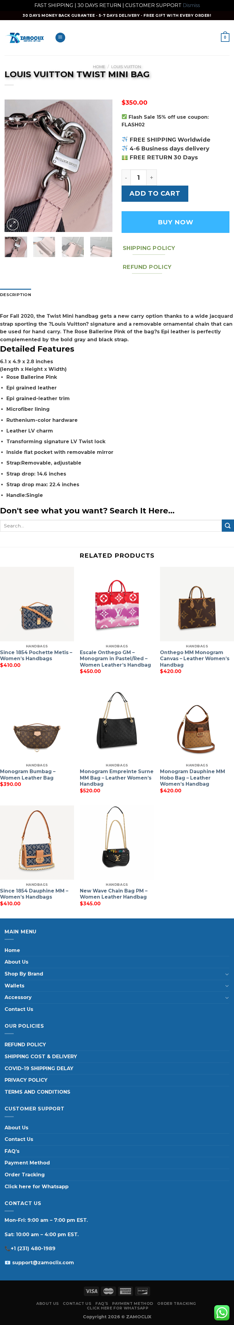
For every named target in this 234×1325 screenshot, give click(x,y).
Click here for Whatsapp (37, 1186)
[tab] (15, 295)
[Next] (102, 166)
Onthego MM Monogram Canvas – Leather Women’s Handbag (194, 659)
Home (99, 66)
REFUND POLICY (25, 1045)
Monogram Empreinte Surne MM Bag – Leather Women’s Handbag (117, 778)
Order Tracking (25, 1175)
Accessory (18, 997)
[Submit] (228, 525)
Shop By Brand (24, 974)
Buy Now (175, 222)
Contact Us (19, 1009)
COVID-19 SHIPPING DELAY (39, 1068)
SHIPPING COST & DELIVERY (41, 1056)
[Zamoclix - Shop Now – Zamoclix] (25, 38)
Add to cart (154, 193)
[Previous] (14, 166)
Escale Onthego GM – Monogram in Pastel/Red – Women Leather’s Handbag (115, 659)
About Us (16, 962)
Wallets (14, 986)
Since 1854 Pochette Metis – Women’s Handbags (36, 656)
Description (15, 294)
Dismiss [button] (191, 5)
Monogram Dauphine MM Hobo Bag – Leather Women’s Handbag (192, 778)
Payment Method (27, 1163)
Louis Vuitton (126, 66)
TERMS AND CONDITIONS (37, 1092)
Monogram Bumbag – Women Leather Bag (27, 775)
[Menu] (60, 38)
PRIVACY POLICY (26, 1080)
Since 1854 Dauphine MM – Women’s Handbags (34, 894)
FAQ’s (12, 1151)
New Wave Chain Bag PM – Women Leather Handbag (113, 894)
